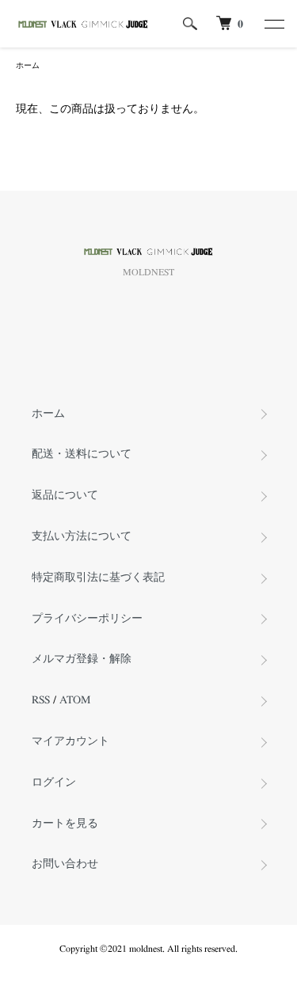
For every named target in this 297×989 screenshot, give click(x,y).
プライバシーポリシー (87, 618)
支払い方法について (81, 536)
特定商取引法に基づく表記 (98, 577)
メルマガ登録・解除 (81, 659)
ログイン (54, 782)
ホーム (28, 66)
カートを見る (65, 823)
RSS (41, 700)
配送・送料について (81, 454)
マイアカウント (70, 741)
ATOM (74, 700)
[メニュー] (273, 23)
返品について (65, 495)
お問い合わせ (65, 864)
